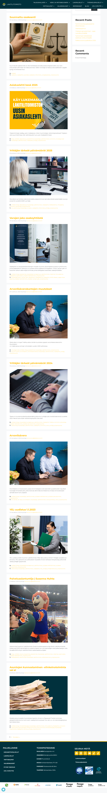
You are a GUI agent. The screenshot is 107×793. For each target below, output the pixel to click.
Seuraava (16, 737)
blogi (12, 139)
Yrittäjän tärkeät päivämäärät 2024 (31, 363)
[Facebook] (77, 753)
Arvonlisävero (18, 435)
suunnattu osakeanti (29, 75)
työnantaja (18, 206)
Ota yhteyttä (97, 6)
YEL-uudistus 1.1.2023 (22, 509)
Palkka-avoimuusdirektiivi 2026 (85, 40)
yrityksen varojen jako (33, 279)
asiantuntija (16, 208)
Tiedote (52, 422)
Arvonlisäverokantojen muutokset (31, 288)
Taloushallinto (39, 2)
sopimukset (19, 275)
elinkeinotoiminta (31, 727)
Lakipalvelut (78, 2)
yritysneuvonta (55, 75)
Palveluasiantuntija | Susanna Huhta (32, 578)
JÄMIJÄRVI (40, 755)
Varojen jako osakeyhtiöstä (26, 218)
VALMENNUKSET (9, 763)
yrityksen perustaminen (29, 424)
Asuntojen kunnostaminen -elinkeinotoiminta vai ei (38, 669)
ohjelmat (52, 274)
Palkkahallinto (53, 204)
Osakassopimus (80, 28)
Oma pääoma (59, 274)
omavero (29, 208)
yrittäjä (35, 140)
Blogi (87, 6)
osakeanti (14, 75)
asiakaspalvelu (15, 657)
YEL (41, 568)
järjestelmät (30, 139)
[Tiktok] (94, 753)
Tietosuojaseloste (81, 762)
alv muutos (16, 351)
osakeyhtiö (20, 75)
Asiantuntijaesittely (25, 654)
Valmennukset (62, 6)
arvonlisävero (23, 351)
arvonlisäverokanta (33, 351)
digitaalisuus (23, 139)
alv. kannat (14, 499)
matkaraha (30, 140)
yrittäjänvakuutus (52, 568)
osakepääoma (39, 277)
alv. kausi (20, 499)
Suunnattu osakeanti (23, 17)
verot (47, 425)
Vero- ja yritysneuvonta (59, 2)
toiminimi (52, 139)
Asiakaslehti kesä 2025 (24, 85)
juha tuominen (41, 727)
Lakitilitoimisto (45, 139)
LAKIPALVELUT (9, 756)
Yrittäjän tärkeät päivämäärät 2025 (31, 150)
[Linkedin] (81, 753)
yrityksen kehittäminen (29, 275)
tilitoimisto (38, 75)
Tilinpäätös (61, 204)
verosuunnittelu (50, 499)
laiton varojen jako (23, 277)
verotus (26, 729)
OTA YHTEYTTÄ (9, 771)
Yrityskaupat (48, 6)
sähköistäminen (46, 657)
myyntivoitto (13, 729)
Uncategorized (60, 139)
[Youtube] (89, 753)
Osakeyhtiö (46, 204)
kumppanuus (37, 274)
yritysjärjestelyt (46, 75)
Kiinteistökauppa (24, 726)
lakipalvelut (32, 277)
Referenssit (77, 6)
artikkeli (13, 73)
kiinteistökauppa (50, 727)
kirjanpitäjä (37, 139)
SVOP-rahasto (54, 277)
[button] (3, 789)
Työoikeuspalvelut (94, 2)
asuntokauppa (22, 727)
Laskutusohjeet (80, 758)
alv (12, 208)
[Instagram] (85, 753)
